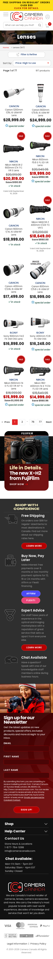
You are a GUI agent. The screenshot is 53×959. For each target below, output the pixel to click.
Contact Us (14, 838)
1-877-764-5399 (14, 847)
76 (32, 422)
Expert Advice (32, 610)
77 (40, 422)
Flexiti (30, 600)
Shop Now (17, 484)
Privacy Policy (38, 943)
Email (7, 743)
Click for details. (26, 8)
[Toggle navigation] (5, 14)
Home (6, 47)
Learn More (34, 546)
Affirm (30, 593)
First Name (11, 756)
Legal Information (17, 943)
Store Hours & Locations (18, 844)
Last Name (11, 770)
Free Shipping (33, 515)
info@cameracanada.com (20, 851)
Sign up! (26, 809)
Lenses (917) (19, 47)
